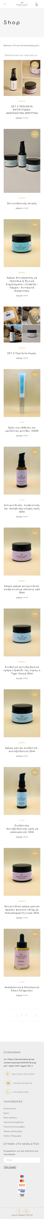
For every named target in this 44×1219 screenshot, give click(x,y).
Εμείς (6, 1113)
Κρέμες (22, 272)
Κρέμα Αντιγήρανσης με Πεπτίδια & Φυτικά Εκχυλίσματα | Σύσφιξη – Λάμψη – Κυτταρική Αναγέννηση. (22, 284)
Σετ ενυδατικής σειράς (22, 203)
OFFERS (22, 101)
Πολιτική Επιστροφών (14, 1127)
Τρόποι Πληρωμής (12, 1136)
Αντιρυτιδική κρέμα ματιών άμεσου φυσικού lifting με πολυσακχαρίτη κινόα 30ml (22, 909)
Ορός (22, 422)
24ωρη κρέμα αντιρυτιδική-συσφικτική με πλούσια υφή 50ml (22, 589)
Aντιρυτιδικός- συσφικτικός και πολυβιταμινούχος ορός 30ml (22, 508)
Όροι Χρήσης (10, 1118)
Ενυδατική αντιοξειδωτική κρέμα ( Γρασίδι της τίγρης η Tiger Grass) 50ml (22, 670)
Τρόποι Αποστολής (13, 1131)
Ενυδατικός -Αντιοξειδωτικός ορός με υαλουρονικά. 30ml (22, 829)
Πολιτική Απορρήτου (14, 1122)
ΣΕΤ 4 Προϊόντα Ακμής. (22, 353)
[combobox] (23, 55)
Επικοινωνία (10, 1109)
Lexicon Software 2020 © (22, 1215)
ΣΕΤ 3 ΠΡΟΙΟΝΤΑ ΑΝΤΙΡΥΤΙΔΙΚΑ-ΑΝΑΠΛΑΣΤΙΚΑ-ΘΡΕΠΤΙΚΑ (22, 110)
